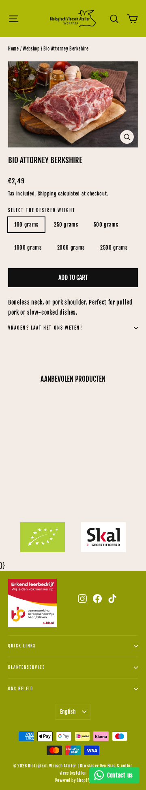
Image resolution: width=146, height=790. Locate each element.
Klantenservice (26, 667)
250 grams (66, 224)
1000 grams (28, 247)
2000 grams (71, 247)
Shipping (47, 194)
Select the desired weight (42, 210)
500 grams (106, 224)
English (68, 711)
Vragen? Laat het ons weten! (45, 328)
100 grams (26, 224)
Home (13, 49)
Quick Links (22, 646)
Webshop (31, 49)
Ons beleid (20, 688)
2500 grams (114, 247)
